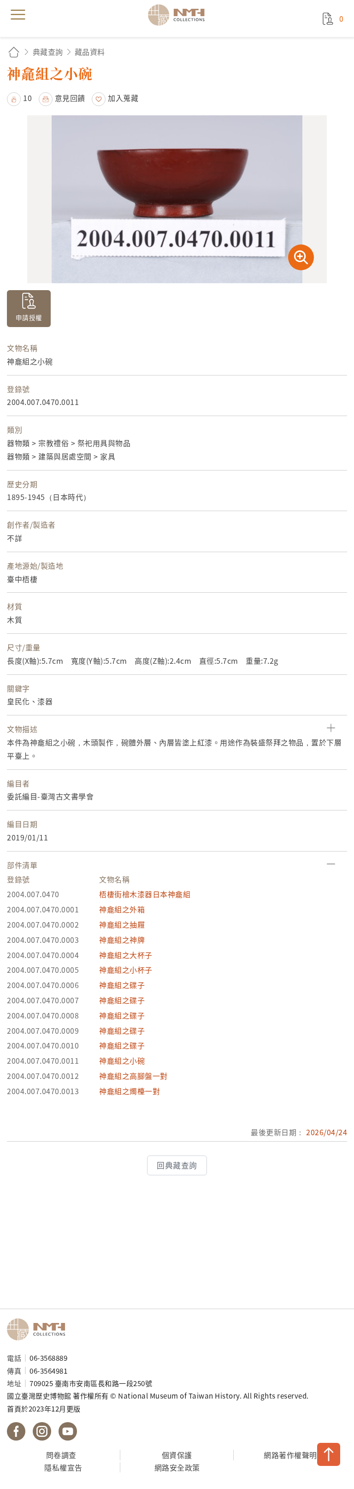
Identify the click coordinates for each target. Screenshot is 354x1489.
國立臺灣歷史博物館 (39, 1329)
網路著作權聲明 (290, 1455)
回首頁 (14, 52)
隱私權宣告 (63, 1467)
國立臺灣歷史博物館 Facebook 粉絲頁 (16, 1431)
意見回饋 (70, 97)
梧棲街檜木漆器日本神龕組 (144, 893)
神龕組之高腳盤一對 (133, 1075)
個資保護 (177, 1455)
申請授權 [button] (29, 317)
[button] (19, 97)
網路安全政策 (177, 1467)
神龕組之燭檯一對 (129, 1090)
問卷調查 (61, 1455)
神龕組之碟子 (122, 984)
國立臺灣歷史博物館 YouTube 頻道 (68, 1431)
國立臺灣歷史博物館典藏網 (179, 15)
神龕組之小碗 (122, 1060)
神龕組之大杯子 (126, 954)
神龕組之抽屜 (122, 924)
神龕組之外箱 (122, 909)
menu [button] (18, 15)
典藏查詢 (48, 51)
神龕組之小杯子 (126, 969)
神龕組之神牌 (122, 939)
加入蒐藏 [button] (123, 97)
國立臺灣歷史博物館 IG (42, 1431)
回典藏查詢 (177, 1165)
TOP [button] (328, 1454)
